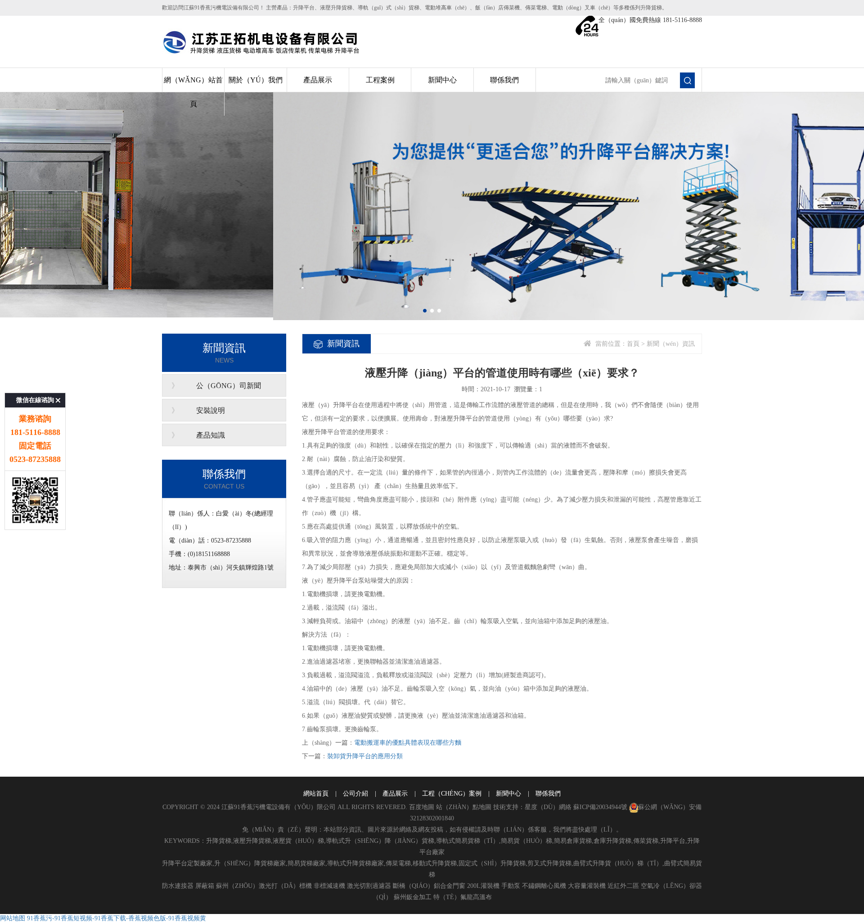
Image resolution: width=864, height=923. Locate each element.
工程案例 (380, 80)
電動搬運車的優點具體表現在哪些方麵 (407, 742)
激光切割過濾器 (369, 885)
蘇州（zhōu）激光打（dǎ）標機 (264, 885)
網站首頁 (315, 793)
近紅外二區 (623, 885)
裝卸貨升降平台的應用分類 (365, 756)
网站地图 (12, 918)
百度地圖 (421, 807)
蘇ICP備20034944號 (600, 807)
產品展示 (317, 80)
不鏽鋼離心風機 (544, 885)
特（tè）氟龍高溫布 (462, 897)
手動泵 (510, 885)
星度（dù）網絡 (548, 807)
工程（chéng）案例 (452, 793)
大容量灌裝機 (587, 885)
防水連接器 (178, 885)
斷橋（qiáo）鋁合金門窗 (429, 885)
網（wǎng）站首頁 (193, 92)
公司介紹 (355, 793)
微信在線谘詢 (35, 400)
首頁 (633, 343)
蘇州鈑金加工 (413, 897)
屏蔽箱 (204, 885)
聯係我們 (504, 80)
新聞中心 (442, 80)
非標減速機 (329, 885)
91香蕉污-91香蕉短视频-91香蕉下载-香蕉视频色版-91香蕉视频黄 (116, 918)
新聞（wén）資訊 (671, 343)
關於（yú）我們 (256, 80)
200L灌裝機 (483, 885)
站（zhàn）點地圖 (463, 807)
